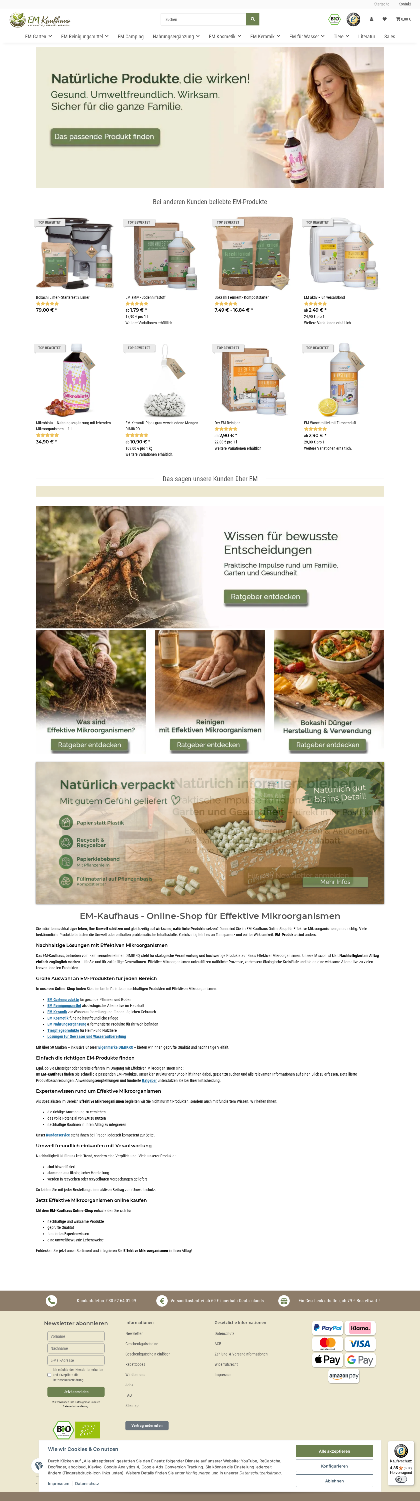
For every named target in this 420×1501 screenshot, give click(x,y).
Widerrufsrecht (226, 1364)
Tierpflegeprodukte (63, 1030)
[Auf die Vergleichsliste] (91, 224)
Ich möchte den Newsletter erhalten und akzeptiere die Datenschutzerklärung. (78, 1375)
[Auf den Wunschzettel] (106, 224)
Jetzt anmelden (76, 1391)
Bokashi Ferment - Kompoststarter (242, 297)
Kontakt (405, 4)
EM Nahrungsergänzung (66, 1024)
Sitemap (132, 1405)
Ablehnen (334, 1480)
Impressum (224, 1374)
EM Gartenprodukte (63, 999)
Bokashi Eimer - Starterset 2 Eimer (62, 297)
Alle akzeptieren (334, 1451)
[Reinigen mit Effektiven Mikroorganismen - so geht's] (210, 692)
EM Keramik (57, 1012)
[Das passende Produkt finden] (210, 116)
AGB (218, 1343)
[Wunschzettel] (384, 19)
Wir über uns (135, 1374)
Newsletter (134, 1333)
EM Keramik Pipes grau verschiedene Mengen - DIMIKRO (162, 426)
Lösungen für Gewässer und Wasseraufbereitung (86, 1036)
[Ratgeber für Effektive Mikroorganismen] (210, 568)
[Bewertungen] (47, 303)
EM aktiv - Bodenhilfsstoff (145, 297)
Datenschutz (224, 1333)
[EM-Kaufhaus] (40, 19)
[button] (371, 19)
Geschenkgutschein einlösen (148, 1354)
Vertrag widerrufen (147, 1425)
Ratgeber (149, 1080)
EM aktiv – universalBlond (324, 297)
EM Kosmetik (58, 1018)
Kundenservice (58, 1135)
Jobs (129, 1385)
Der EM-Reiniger (227, 423)
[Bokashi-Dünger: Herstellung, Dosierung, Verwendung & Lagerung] (329, 692)
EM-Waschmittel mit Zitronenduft (330, 423)
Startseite (381, 4)
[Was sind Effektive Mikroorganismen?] (91, 692)
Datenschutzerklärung (75, 1406)
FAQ (128, 1395)
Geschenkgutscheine (141, 1343)
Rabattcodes (135, 1364)
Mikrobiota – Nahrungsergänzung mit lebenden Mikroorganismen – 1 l (73, 426)
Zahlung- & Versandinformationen (241, 1354)
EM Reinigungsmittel (64, 1005)
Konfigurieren (334, 1466)
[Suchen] (252, 19)
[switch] (401, 1479)
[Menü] (410, 1444)
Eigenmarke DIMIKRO (115, 1047)
